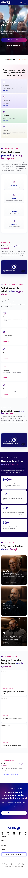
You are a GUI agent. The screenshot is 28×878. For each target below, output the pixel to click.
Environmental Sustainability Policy (17, 864)
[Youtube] (20, 833)
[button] (21, 2)
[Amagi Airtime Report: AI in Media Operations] (14, 683)
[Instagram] (14, 833)
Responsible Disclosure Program (16, 866)
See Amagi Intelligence (14, 45)
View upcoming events (10, 774)
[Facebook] (8, 833)
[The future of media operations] (14, 736)
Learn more (7, 429)
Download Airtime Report (14, 854)
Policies (6, 866)
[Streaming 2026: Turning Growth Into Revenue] (14, 710)
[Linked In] (26, 833)
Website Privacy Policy (18, 863)
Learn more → (6, 90)
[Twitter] (2, 833)
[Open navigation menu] (25, 2)
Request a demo (14, 40)
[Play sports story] (14, 267)
